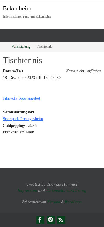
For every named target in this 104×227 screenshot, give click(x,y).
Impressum (27, 190)
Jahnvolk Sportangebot (21, 98)
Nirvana (53, 201)
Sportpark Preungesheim (23, 118)
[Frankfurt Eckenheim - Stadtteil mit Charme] (40, 220)
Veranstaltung (21, 47)
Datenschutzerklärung (66, 190)
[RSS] (61, 220)
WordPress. (73, 201)
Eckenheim (17, 8)
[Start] (3, 47)
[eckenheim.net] (50, 220)
